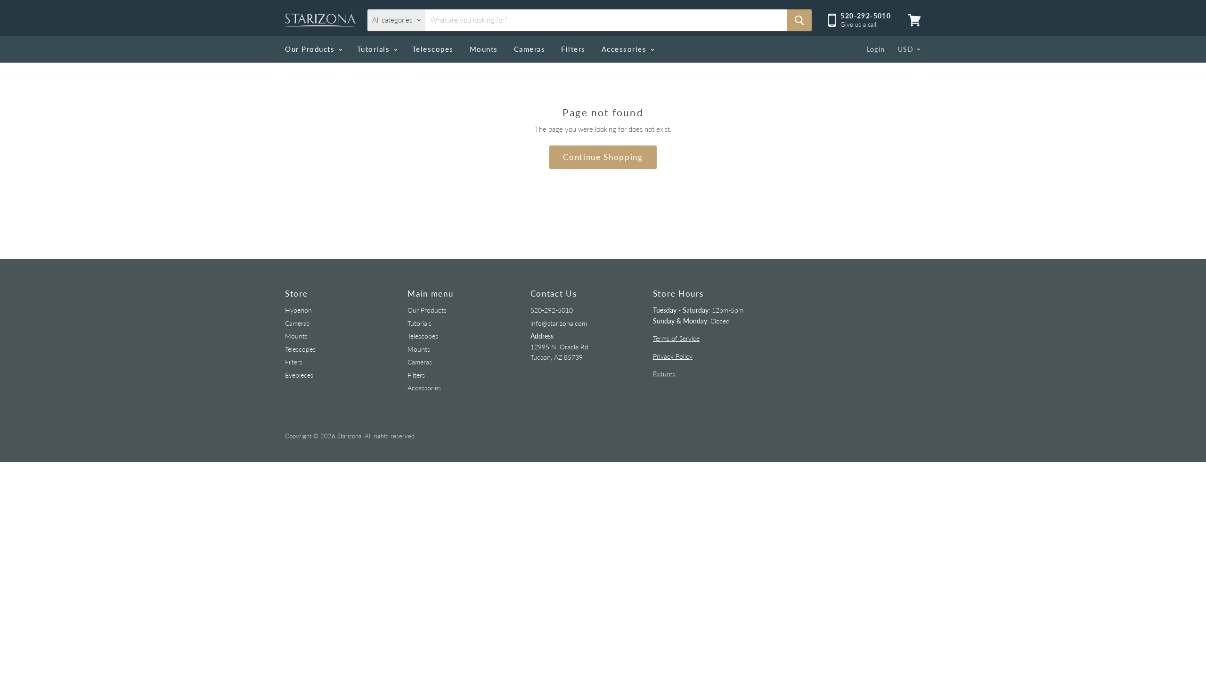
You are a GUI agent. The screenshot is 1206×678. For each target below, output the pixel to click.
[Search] (799, 20)
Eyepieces (299, 375)
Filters (573, 49)
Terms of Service (676, 338)
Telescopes (433, 49)
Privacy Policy (673, 356)
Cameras (530, 49)
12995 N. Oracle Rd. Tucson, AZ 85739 (560, 346)
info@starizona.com (558, 323)
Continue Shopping (603, 157)
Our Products (311, 49)
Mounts (484, 49)
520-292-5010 (551, 310)
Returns (664, 374)
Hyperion (298, 310)
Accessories (625, 49)
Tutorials (374, 49)
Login (876, 49)
